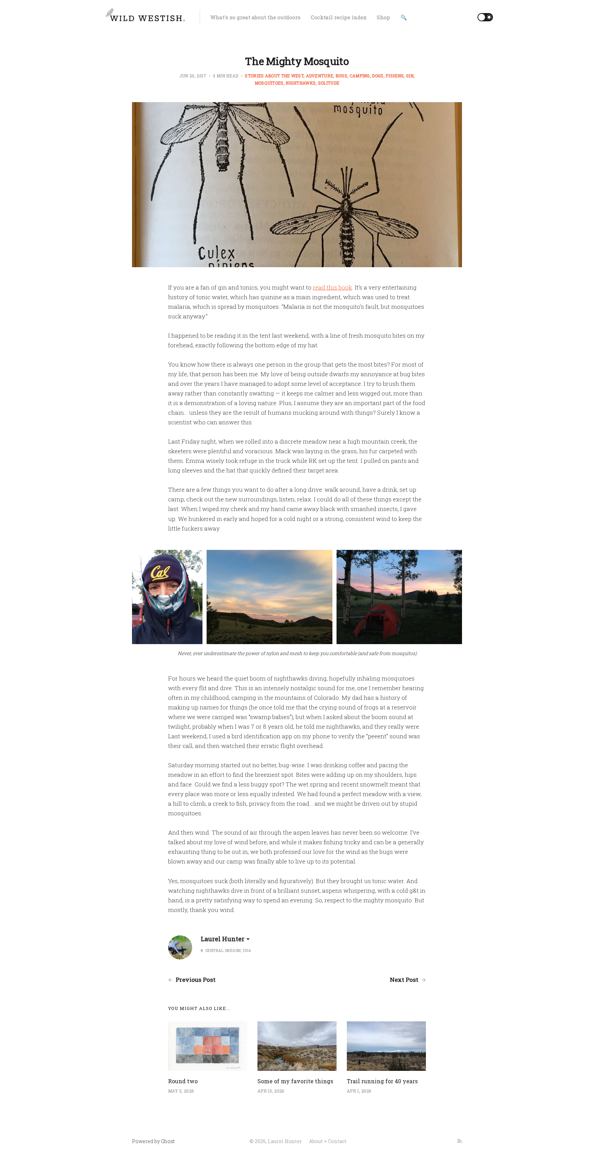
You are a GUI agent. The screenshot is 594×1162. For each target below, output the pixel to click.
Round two (183, 1081)
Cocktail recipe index (338, 17)
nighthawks (301, 83)
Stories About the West (274, 75)
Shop (383, 17)
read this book (332, 287)
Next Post (405, 980)
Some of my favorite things (295, 1081)
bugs (341, 75)
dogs (377, 75)
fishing (395, 75)
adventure (319, 75)
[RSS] (459, 1141)
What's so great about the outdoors (255, 17)
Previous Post (195, 980)
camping (360, 75)
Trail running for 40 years (382, 1081)
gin (410, 75)
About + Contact (327, 1141)
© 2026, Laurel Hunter (276, 1141)
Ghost (168, 1141)
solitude (328, 83)
